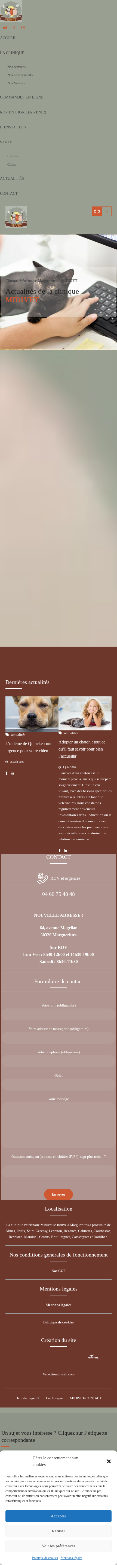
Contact (9, 194)
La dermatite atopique (29, 500)
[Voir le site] (93, 1357)
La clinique (12, 53)
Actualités (12, 179)
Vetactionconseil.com (59, 1374)
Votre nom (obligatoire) (58, 1005)
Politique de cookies (45, 1558)
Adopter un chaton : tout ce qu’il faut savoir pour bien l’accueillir (82, 749)
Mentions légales (71, 1558)
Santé (6, 142)
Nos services (16, 67)
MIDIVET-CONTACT (86, 1398)
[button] (109, 1461)
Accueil (8, 38)
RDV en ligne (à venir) (23, 112)
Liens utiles (13, 127)
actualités (21, 491)
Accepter (58, 1516)
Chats (11, 164)
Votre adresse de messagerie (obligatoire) (58, 1029)
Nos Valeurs (16, 83)
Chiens (12, 156)
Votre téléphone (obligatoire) (58, 1052)
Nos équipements (20, 75)
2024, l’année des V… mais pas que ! (46, 636)
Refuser (58, 1531)
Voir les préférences (58, 1546)
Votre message (58, 1099)
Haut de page (25, 1398)
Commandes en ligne (22, 97)
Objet (58, 1075)
